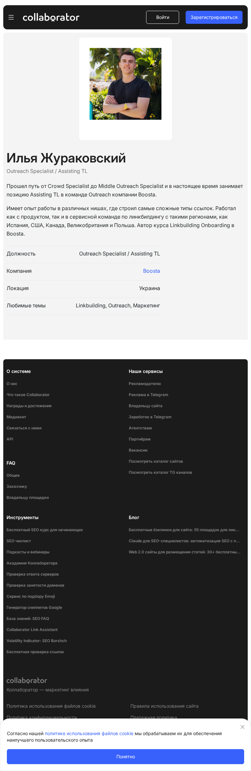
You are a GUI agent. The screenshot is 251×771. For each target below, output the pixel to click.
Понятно (125, 756)
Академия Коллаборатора (32, 563)
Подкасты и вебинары (28, 551)
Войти (162, 17)
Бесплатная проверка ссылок (35, 651)
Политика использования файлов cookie (51, 706)
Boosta (151, 271)
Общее (13, 475)
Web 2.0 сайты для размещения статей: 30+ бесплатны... (185, 551)
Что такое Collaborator (28, 394)
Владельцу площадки (28, 497)
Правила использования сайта (164, 706)
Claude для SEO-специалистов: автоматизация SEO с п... (184, 540)
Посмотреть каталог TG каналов (160, 472)
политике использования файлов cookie (89, 733)
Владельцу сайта (145, 405)
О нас (12, 383)
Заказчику (17, 486)
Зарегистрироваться (214, 17)
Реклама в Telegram (148, 394)
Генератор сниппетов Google (34, 607)
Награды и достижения (29, 405)
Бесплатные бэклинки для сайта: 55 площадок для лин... (184, 529)
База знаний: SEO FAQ (28, 618)
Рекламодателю (145, 383)
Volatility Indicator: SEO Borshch (37, 640)
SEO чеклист (19, 540)
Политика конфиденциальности (42, 717)
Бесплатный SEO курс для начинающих (45, 529)
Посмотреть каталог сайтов (156, 461)
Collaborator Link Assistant (32, 629)
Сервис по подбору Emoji (31, 596)
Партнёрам (140, 439)
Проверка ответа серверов (33, 574)
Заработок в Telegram (150, 416)
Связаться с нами (24, 427)
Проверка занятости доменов (35, 585)
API (10, 439)
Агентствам (140, 427)
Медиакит (16, 416)
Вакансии (138, 450)
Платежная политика (153, 717)
